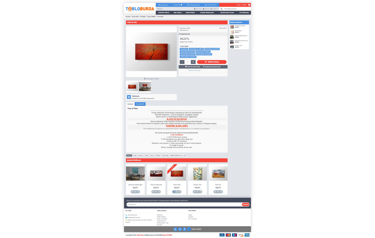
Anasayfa (159, 225)
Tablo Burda (140, 235)
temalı (146, 155)
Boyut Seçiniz (184, 46)
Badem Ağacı (238, 30)
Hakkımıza (160, 215)
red (184, 155)
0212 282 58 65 (132, 215)
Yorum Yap (197, 70)
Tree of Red (176, 184)
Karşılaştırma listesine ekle (213, 66)
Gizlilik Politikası (161, 217)
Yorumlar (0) (140, 104)
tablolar (158, 155)
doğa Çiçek (165, 155)
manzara (140, 155)
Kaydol (245, 204)
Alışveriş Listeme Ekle (193, 66)
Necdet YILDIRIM (167, 235)
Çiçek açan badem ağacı (135, 184)
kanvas (152, 155)
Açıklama (130, 104)
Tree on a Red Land (156, 184)
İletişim (190, 215)
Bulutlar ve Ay (238, 45)
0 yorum (190, 70)
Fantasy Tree (197, 184)
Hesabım (190, 217)
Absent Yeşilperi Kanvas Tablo (242, 35)
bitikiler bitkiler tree (176, 155)
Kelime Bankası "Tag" (163, 223)
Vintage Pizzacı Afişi (240, 25)
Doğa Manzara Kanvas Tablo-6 (242, 40)
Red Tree (218, 184)
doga (135, 155)
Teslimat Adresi (161, 221)
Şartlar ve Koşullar (162, 219)
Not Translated (192, 219)
